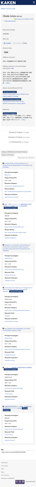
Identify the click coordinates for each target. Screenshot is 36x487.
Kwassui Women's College (11, 321)
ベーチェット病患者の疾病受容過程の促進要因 (18, 367)
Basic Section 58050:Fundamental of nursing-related (18, 191)
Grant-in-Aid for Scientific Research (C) (14, 186)
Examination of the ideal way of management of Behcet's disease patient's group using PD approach (17, 289)
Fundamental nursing (9, 101)
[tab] (19, 132)
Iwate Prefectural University (11, 197)
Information (4, 462)
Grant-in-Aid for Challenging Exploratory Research (17, 310)
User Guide (4, 466)
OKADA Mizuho (8, 258)
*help (32, 19)
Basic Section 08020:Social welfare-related (15, 232)
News (2, 472)
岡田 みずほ (8, 175)
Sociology (15, 96)
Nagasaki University (10, 280)
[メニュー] (33, 2)
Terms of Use (5, 475)
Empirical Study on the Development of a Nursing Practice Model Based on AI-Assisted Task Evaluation (17, 165)
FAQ (2, 469)
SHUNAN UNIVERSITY (10, 238)
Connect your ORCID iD (23, 19)
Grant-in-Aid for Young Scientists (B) (14, 388)
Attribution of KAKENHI (7, 478)
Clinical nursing (7, 94)
